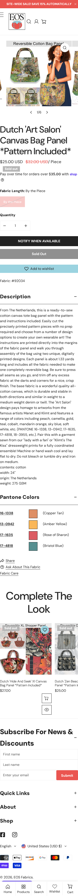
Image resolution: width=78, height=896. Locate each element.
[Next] (46, 112)
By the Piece (12, 202)
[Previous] (31, 112)
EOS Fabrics (23, 877)
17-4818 (6, 545)
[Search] (29, 22)
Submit (67, 775)
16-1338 (6, 513)
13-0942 (7, 524)
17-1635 (6, 535)
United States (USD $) (45, 846)
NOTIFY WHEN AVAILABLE (39, 241)
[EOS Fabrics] (17, 21)
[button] (44, 22)
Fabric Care (9, 573)
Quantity (7, 215)
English (5, 846)
